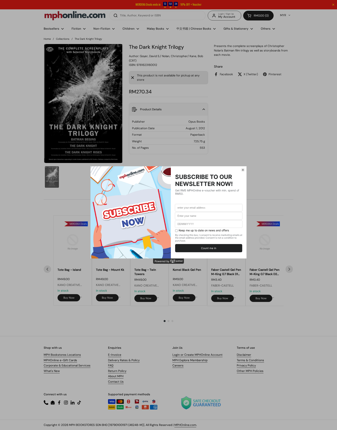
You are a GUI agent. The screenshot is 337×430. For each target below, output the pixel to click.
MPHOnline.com (185, 425)
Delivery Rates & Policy (124, 360)
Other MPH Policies (250, 371)
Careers (178, 365)
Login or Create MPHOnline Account (197, 355)
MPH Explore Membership (190, 360)
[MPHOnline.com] (75, 15)
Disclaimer (244, 355)
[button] (258, 15)
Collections (62, 39)
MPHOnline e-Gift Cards (60, 360)
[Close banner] (333, 4)
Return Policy (117, 371)
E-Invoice (114, 355)
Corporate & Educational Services (67, 365)
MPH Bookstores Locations (62, 355)
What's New (52, 371)
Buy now (68, 297)
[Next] (289, 269)
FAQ (111, 365)
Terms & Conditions (250, 360)
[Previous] (47, 269)
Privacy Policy (246, 365)
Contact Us (116, 382)
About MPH (115, 376)
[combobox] (157, 15)
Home (47, 39)
